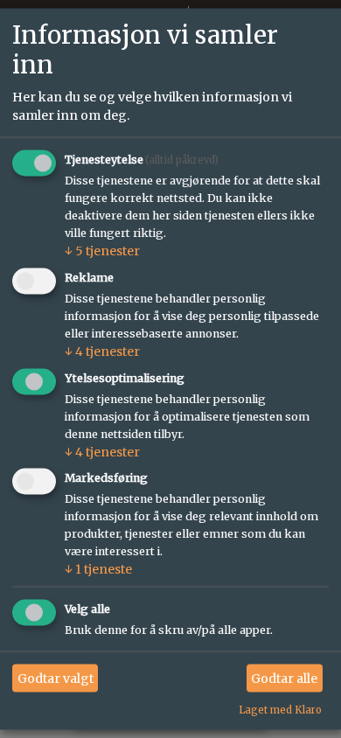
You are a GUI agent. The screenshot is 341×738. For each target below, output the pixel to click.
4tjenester (102, 351)
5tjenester (102, 250)
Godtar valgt (55, 678)
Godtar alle (284, 678)
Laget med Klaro (280, 710)
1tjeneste (98, 569)
